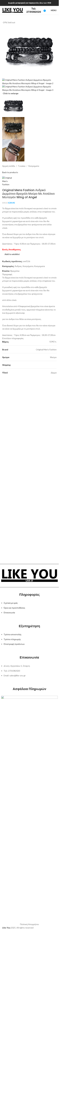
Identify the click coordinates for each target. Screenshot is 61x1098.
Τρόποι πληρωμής (12, 639)
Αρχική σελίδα (8, 166)
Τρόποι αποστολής (12, 634)
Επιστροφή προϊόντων (14, 644)
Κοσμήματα (28, 266)
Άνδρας (18, 266)
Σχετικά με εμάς (11, 603)
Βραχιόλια (14, 271)
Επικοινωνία (9, 612)
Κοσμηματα (33, 166)
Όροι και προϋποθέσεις (14, 608)
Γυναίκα (21, 166)
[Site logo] (12, 10)
